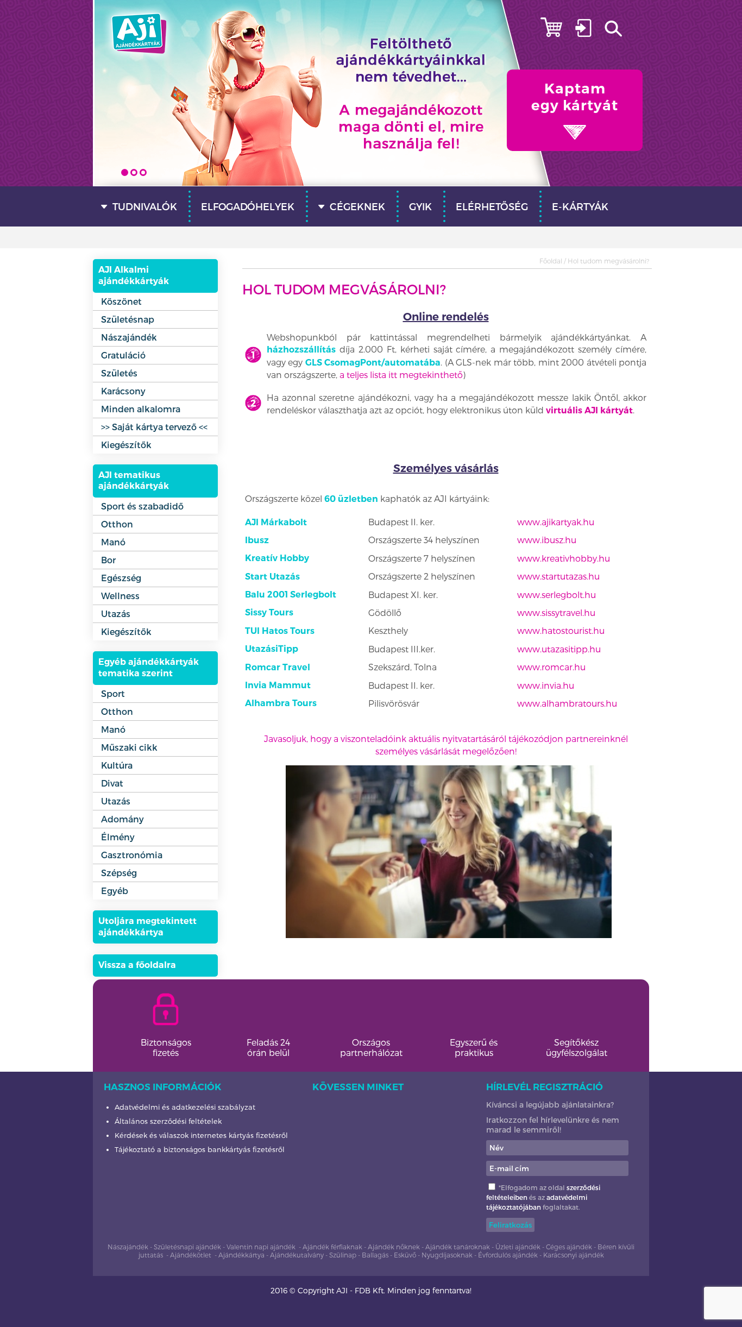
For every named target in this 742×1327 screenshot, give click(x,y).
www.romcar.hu (551, 667)
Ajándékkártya (241, 1255)
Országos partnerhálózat (371, 1047)
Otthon (117, 524)
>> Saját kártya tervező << (154, 427)
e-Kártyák (580, 206)
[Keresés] (627, 33)
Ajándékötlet (190, 1255)
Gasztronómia (131, 855)
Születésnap (127, 319)
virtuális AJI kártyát (589, 410)
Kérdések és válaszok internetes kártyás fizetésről (201, 1135)
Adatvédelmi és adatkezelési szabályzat (185, 1107)
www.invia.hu (545, 685)
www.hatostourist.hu (561, 630)
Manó (113, 542)
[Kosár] (556, 33)
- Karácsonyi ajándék (571, 1255)
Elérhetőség (492, 206)
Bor (108, 560)
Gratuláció (123, 355)
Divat (112, 783)
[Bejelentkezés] (588, 33)
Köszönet (121, 301)
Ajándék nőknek (394, 1246)
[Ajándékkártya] (139, 60)
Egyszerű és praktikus (474, 1047)
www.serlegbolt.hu (556, 594)
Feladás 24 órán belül (268, 1047)
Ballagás (375, 1255)
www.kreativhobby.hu (563, 558)
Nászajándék (129, 337)
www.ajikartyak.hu (555, 522)
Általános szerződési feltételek (168, 1121)
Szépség (119, 872)
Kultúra (117, 765)
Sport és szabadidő (142, 506)
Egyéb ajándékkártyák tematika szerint (148, 667)
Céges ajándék (569, 1246)
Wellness (120, 595)
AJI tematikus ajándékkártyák (133, 481)
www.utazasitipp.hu (559, 649)
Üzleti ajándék (517, 1246)
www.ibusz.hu (546, 539)
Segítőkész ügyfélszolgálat (576, 1047)
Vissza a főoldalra (137, 965)
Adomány (122, 819)
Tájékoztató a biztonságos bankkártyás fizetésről (200, 1149)
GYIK (420, 206)
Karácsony (123, 391)
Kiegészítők (126, 444)
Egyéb (114, 890)
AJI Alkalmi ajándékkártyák (133, 275)
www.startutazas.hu (558, 576)
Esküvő (405, 1255)
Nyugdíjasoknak (447, 1255)
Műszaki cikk (129, 747)
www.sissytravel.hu (556, 612)
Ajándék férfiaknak (332, 1246)
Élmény (118, 837)
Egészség (121, 578)
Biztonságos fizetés (166, 1047)
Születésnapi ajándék (187, 1246)
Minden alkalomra (140, 409)
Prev (107, 162)
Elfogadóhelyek (247, 206)
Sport (113, 693)
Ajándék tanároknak (457, 1246)
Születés (119, 373)
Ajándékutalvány (297, 1255)
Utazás (115, 613)
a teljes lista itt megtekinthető (401, 374)
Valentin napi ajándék (261, 1246)
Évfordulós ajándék (508, 1255)
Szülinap (342, 1255)
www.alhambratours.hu (567, 703)
